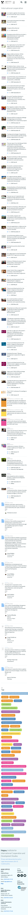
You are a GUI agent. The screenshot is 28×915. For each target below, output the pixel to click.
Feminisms (18, 744)
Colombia (5, 726)
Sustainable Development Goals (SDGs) (14, 766)
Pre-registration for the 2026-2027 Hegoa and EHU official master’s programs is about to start (16, 46)
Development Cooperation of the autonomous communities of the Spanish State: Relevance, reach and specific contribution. (15, 587)
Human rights (15, 726)
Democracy (6, 752)
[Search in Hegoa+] (21, 2)
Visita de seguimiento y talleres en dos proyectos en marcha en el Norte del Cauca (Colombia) (16, 228)
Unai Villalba (10, 574)
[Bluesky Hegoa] (25, 875)
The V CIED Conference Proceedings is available (17, 391)
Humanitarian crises (8, 715)
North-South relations (9, 777)
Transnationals (19, 792)
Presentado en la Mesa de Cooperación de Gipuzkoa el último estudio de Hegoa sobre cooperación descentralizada (17, 310)
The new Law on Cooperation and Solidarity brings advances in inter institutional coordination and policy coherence (16, 198)
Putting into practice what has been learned (16, 246)
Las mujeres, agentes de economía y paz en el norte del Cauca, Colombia (16, 13)
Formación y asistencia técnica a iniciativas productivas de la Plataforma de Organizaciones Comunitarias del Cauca (15, 168)
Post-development (17, 824)
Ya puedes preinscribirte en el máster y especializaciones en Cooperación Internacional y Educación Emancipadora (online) (16, 37)
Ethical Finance (7, 744)
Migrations (6, 748)
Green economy (7, 810)
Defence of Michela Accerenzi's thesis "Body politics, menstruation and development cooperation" (16, 262)
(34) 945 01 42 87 (8, 897)
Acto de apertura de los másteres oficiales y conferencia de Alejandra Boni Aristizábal (16, 477)
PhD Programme (7, 828)
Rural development (8, 802)
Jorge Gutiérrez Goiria (11, 638)
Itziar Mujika (10, 553)
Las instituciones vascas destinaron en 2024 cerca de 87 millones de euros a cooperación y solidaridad (16, 78)
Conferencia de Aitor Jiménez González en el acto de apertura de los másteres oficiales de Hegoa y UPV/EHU (17, 492)
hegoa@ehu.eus (8, 881)
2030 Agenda (6, 781)
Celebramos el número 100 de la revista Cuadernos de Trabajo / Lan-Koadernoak (16, 448)
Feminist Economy (8, 813)
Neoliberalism (7, 806)
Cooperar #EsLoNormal (13, 28)
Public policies (18, 806)
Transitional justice (8, 755)
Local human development (10, 799)
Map (2, 883)
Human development (8, 719)
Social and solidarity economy (11, 733)
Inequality (18, 701)
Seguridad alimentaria (9, 817)
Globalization (16, 748)
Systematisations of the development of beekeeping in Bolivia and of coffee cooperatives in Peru (16, 188)
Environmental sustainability (11, 711)
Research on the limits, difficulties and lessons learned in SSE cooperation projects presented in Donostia (16, 208)
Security (5, 697)
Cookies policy (5, 864)
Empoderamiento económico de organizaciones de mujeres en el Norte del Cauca (16, 413)
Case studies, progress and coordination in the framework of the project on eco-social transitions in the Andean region (16, 218)
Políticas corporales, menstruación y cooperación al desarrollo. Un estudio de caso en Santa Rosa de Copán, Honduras (15, 506)
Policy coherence (7, 762)
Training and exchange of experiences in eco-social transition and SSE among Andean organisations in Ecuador (16, 135)
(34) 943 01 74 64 (8, 911)
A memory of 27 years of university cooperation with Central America (16, 127)
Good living (6, 824)
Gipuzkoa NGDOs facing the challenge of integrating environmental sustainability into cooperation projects (17, 119)
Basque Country (7, 784)
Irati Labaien (10, 594)
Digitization (20, 802)
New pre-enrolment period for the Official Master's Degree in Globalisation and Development (15, 281)
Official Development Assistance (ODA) (14, 773)
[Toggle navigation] (26, 2)
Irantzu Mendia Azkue (11, 616)
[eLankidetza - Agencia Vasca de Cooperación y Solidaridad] (22, 888)
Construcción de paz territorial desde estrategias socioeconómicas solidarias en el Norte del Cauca (17, 422)
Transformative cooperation (11, 839)
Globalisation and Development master (14, 832)
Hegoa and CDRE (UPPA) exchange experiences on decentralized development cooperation (16, 373)
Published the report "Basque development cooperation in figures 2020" (16, 355)
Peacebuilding (7, 737)
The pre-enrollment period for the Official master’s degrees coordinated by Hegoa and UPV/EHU (16, 364)
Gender (5, 795)
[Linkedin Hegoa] (21, 875)
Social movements (19, 821)
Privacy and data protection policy (11, 859)
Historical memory (18, 781)
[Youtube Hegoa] (18, 875)
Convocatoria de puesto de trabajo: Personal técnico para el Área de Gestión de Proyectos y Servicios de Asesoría (16, 88)
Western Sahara (7, 701)
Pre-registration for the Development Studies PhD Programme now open (16, 254)
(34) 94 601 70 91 (8, 879)
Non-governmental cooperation (12, 722)
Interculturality (7, 821)
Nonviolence (14, 697)
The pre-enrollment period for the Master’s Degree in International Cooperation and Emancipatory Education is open (15, 291)
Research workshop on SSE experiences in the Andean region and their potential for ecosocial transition (17, 158)
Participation (6, 704)
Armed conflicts (7, 792)
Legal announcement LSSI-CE (9, 861)
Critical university (8, 835)
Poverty (5, 730)
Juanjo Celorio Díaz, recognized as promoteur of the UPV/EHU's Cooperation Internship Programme (16, 271)
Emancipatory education (9, 708)
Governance (15, 752)
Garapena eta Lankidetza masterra (12, 770)
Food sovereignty (16, 730)
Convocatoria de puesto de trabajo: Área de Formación (16, 21)
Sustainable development (10, 759)
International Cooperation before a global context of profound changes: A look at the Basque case (15, 670)
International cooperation (10, 741)
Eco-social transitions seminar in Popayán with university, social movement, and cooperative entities (16, 300)
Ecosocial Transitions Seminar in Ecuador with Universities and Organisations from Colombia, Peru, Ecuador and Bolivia (16, 99)
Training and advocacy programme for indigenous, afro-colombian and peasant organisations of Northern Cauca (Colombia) (16, 383)
